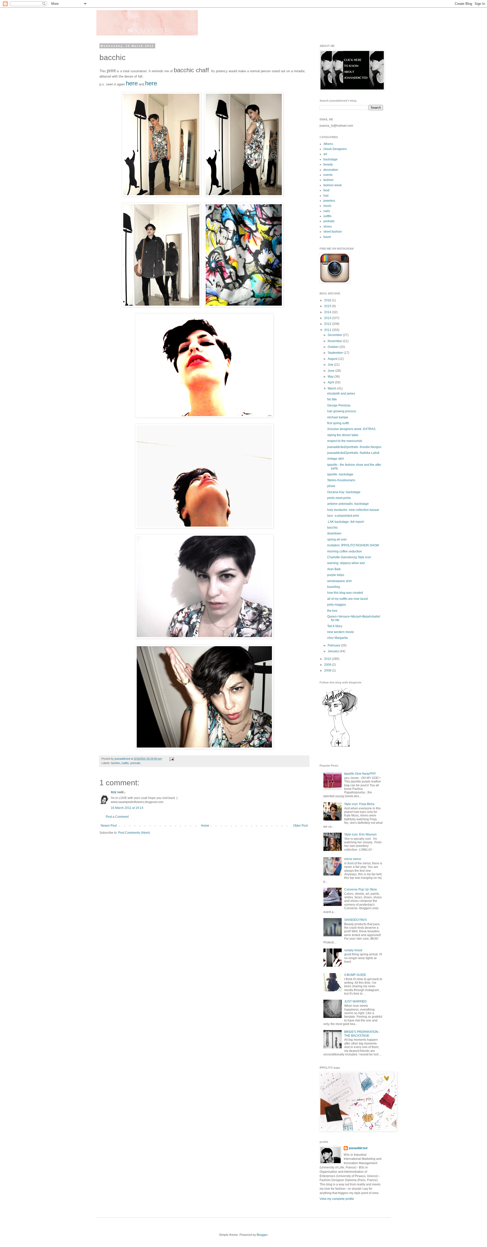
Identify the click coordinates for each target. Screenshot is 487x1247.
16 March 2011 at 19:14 (127, 808)
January (334, 651)
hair (326, 195)
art (325, 154)
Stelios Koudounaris (341, 480)
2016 (328, 300)
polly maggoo (336, 604)
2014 (328, 312)
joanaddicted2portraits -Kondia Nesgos (354, 447)
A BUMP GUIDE (355, 975)
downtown (334, 533)
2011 (328, 330)
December (335, 335)
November (335, 341)
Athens (328, 144)
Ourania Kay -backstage (343, 492)
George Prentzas (339, 405)
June (331, 371)
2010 (328, 659)
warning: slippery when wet (346, 563)
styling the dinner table (342, 435)
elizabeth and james (341, 393)
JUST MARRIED (355, 1001)
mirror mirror (352, 859)
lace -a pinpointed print (343, 515)
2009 (328, 664)
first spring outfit (338, 423)
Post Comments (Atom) (134, 832)
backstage (330, 159)
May (331, 376)
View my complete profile (337, 1199)
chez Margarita (337, 638)
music (327, 206)
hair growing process (341, 411)
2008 (328, 670)
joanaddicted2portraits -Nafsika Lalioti (353, 453)
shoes (327, 226)
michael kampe (337, 417)
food (326, 190)
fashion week (332, 185)
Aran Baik (334, 569)
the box (332, 610)
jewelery (329, 200)
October (333, 347)
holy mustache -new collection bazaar (353, 510)
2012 (328, 324)
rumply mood (353, 950)
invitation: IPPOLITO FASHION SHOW (353, 545)
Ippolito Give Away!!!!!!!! (360, 773)
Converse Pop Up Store (360, 889)
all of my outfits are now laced (347, 599)
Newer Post (109, 825)
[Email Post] (171, 758)
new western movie (340, 632)
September (336, 353)
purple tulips (335, 575)
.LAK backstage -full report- (345, 522)
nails (326, 211)
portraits (135, 763)
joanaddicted (123, 758)
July (331, 364)
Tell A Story (334, 626)
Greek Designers (335, 149)
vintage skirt (335, 458)
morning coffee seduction (344, 551)
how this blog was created (345, 592)
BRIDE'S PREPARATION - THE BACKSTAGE (362, 1033)
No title (332, 399)
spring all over (337, 539)
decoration (330, 170)
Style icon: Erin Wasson (360, 834)
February (334, 645)
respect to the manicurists (344, 441)
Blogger (262, 1235)
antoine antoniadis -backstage (348, 504)
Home (205, 825)
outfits (125, 763)
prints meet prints (339, 498)
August (333, 359)
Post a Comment (117, 816)
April (331, 382)
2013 (328, 318)
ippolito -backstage (340, 474)
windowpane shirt (339, 581)
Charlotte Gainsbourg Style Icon (349, 557)
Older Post (300, 825)
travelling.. (334, 587)
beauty (328, 164)
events (328, 175)
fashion (115, 763)
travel (327, 237)
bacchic (332, 527)
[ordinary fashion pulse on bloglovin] (340, 746)
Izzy (113, 792)
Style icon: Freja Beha (359, 804)
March (332, 388)
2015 (328, 306)
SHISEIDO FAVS (355, 920)
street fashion (332, 231)
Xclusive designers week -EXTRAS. (351, 429)
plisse (331, 486)
